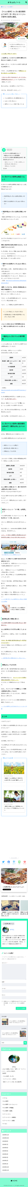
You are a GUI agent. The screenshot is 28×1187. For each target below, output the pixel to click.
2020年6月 (5, 1147)
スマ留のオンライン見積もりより (11, 554)
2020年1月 (5, 1163)
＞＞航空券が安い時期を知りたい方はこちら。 (13, 658)
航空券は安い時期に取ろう (11, 164)
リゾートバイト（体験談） (9, 1117)
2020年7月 (5, 1144)
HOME (14, 1181)
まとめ (5, 168)
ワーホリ (4, 1123)
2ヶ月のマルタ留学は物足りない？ (12, 153)
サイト (3, 995)
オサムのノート (14, 2)
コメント (4, 962)
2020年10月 (5, 1138)
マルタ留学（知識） (21, 896)
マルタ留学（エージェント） (10, 1104)
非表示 (9, 150)
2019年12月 (5, 1167)
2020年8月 (5, 1141)
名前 (3, 982)
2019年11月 (5, 1170)
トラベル (4, 1098)
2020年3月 (5, 1157)
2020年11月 (5, 1134)
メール (4, 988)
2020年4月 (5, 1154)
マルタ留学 (11, 896)
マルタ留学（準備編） (8, 1107)
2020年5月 (5, 1151)
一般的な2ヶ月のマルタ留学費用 (11, 155)
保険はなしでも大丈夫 (10, 166)
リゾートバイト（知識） (9, 1120)
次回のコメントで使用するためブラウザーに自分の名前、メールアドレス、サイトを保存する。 (15, 1003)
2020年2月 (5, 1160)
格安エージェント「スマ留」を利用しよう (15, 162)
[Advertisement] (14, 127)
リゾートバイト (6, 1114)
